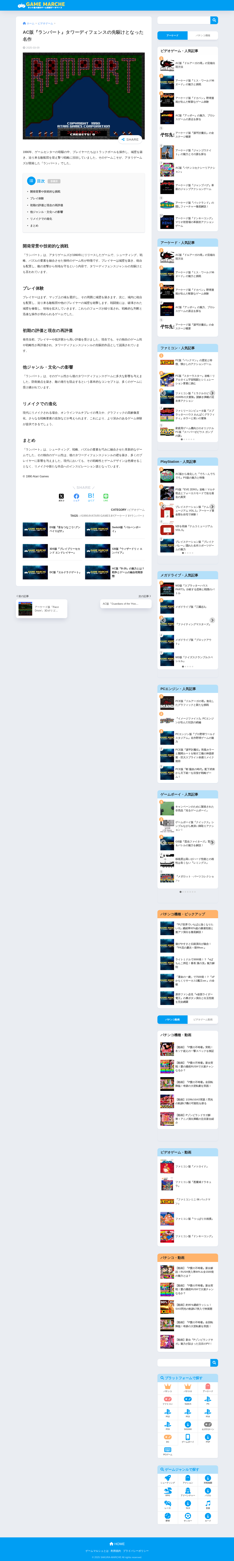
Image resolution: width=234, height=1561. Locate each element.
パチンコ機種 (203, 35)
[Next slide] (212, 393)
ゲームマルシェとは (97, 1551)
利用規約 (116, 1551)
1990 (85, 515)
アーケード (121, 515)
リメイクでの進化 (41, 218)
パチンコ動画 (172, 1019)
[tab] (182, 439)
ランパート (138, 515)
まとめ (34, 225)
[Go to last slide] (163, 393)
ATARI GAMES (100, 515)
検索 (214, 20)
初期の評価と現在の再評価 (46, 205)
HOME (119, 1544)
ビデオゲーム (136, 509)
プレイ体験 (37, 198)
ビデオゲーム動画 (203, 1019)
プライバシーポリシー (136, 1551)
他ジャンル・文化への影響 (46, 211)
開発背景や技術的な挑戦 (45, 191)
